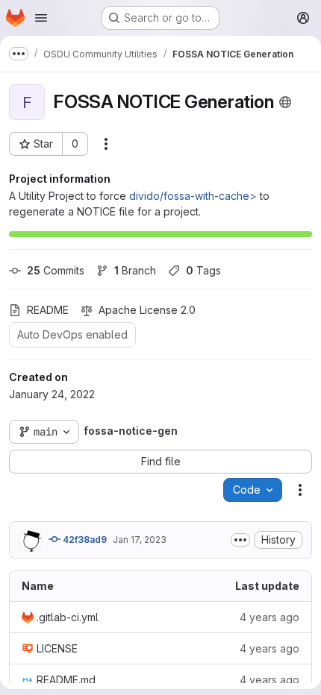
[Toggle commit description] (240, 540)
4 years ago (269, 617)
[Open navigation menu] (41, 18)
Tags (203, 270)
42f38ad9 (83, 539)
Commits (55, 270)
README (48, 310)
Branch (135, 270)
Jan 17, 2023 (139, 539)
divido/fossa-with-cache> (193, 195)
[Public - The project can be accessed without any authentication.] (285, 102)
